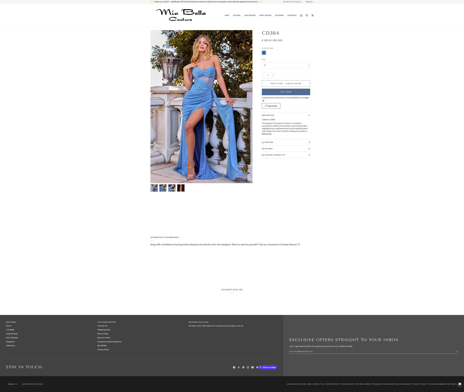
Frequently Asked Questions (109, 341)
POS (430, 384)
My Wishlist (102, 345)
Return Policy (102, 333)
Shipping (269, 142)
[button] (236, 15)
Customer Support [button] (106, 322)
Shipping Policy (103, 330)
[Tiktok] (239, 367)
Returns (269, 148)
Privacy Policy (103, 349)
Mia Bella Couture (298, 384)
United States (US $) (291, 2)
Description (268, 115)
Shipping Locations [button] (199, 322)
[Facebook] (234, 367)
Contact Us (102, 326)
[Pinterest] (243, 367)
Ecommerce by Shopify (447, 384)
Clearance (10, 345)
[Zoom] (201, 106)
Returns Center (103, 337)
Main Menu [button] (11, 322)
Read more (267, 134)
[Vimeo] (257, 367)
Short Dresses (12, 337)
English (309, 2)
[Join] (455, 351)
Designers (10, 341)
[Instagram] (248, 367)
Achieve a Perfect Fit (275, 155)
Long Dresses (12, 333)
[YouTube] (252, 367)
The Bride (10, 330)
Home (8, 326)
